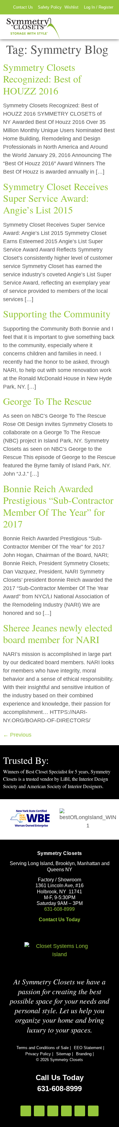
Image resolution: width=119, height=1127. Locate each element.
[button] (108, 27)
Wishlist (71, 7)
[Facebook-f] (39, 1111)
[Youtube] (93, 1111)
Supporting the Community (56, 313)
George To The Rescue (47, 401)
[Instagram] (25, 1111)
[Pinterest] (66, 1111)
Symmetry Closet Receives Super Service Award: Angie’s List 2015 (55, 198)
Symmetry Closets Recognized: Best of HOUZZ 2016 (42, 78)
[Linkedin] (79, 1111)
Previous (17, 735)
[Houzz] (52, 1111)
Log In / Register (98, 7)
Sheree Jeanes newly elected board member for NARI (57, 633)
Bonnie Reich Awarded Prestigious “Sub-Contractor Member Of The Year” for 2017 (58, 506)
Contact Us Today (59, 919)
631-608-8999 (59, 909)
